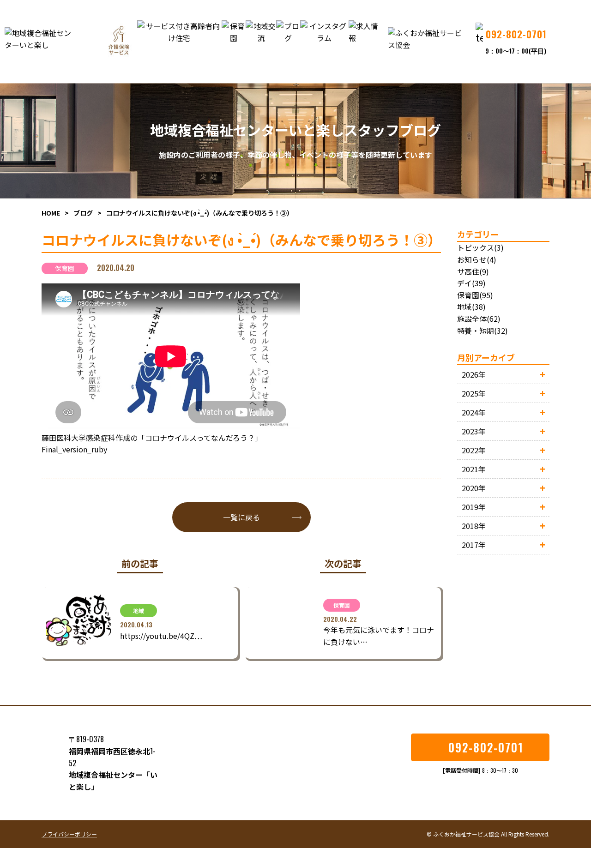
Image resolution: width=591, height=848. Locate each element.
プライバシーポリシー (69, 834)
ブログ (83, 212)
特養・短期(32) (482, 330)
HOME (51, 212)
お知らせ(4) (476, 259)
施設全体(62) (479, 318)
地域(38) (471, 306)
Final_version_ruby (74, 449)
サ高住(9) (473, 271)
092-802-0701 (486, 747)
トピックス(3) (480, 247)
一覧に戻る (241, 517)
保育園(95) (475, 295)
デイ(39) (471, 283)
